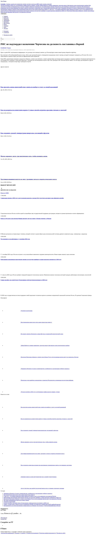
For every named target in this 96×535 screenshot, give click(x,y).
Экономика (6, 20)
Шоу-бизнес (7, 23)
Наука (5, 24)
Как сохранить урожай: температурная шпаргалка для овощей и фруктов (25, 133)
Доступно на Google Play (4, 518)
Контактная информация (7, 533)
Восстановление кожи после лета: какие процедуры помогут (32, 9)
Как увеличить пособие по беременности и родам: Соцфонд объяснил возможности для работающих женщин (46, 6)
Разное (9, 47)
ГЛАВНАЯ (3, 47)
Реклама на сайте (8, 35)
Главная (6, 16)
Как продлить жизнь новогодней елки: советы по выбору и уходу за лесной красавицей (29, 87)
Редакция (6, 31)
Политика (6, 21)
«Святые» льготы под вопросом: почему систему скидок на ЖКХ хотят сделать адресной (26, 4)
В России (6, 17)
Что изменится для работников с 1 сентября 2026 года (15, 239)
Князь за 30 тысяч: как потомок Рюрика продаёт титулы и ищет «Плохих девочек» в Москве (26, 218)
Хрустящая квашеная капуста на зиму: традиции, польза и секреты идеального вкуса (29, 179)
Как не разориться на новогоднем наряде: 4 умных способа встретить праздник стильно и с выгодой (33, 110)
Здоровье (6, 25)
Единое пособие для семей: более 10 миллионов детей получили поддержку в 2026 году (24, 280)
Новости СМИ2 (5, 193)
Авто (5, 27)
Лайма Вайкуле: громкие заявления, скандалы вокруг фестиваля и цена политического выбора (64, 5)
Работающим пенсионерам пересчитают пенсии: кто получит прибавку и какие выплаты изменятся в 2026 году (38, 10)
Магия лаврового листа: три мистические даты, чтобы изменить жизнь (24, 156)
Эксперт (6, 28)
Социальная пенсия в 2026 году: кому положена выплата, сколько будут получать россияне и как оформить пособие (32, 198)
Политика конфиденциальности (47, 533)
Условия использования (32, 533)
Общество (6, 19)
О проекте (23, 533)
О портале (6, 32)
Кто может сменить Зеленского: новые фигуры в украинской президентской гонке (39, 8)
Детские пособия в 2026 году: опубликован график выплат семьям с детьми (20, 5)
